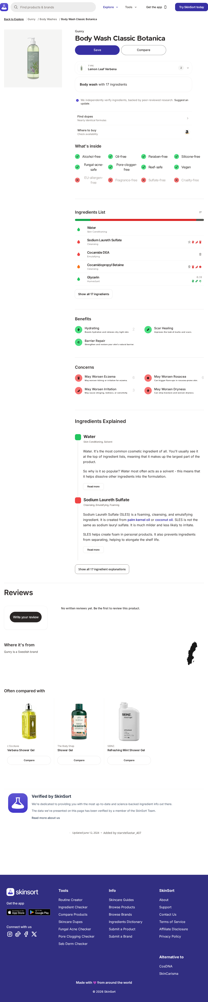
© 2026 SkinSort (104, 991)
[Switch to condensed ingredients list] (200, 212)
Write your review (25, 617)
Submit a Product (122, 929)
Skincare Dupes (70, 922)
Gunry (31, 19)
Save (97, 50)
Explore (108, 7)
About (163, 900)
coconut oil (164, 520)
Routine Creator (70, 900)
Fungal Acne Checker (74, 929)
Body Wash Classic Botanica (79, 19)
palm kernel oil (139, 520)
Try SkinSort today (191, 7)
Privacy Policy (170, 936)
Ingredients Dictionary (125, 922)
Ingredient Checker (73, 907)
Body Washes (48, 19)
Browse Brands (120, 914)
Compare (143, 50)
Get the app (154, 7)
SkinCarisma (168, 974)
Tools (128, 7)
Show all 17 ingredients (93, 294)
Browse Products (122, 907)
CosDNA (165, 966)
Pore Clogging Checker (76, 936)
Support (165, 907)
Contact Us (167, 914)
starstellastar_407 (129, 833)
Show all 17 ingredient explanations (102, 569)
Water (89, 436)
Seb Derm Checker (73, 944)
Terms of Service (172, 922)
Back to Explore (14, 19)
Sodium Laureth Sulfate (106, 499)
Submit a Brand (120, 936)
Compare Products (72, 914)
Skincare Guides (121, 900)
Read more (93, 486)
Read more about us (46, 817)
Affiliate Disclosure (173, 929)
